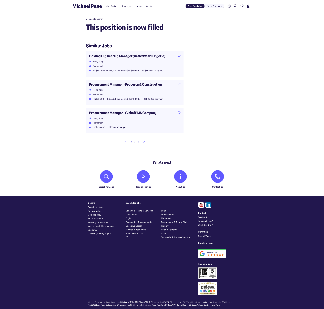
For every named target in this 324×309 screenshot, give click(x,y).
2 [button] (134, 141)
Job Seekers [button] (112, 6)
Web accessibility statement (101, 226)
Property (165, 226)
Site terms (92, 230)
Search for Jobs (106, 187)
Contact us (217, 187)
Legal (163, 210)
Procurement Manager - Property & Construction (125, 84)
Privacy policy (94, 211)
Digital (129, 218)
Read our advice (143, 187)
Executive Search (134, 226)
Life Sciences (167, 214)
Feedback (202, 217)
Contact (202, 213)
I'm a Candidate (195, 6)
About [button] (139, 6)
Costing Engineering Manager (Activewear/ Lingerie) (127, 56)
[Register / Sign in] (248, 6)
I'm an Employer (214, 6)
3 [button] (138, 141)
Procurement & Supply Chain (174, 222)
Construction (132, 214)
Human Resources (134, 233)
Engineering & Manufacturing (139, 222)
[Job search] (235, 6)
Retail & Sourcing (169, 229)
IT (127, 237)
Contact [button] (150, 6)
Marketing (166, 218)
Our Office (203, 232)
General (91, 203)
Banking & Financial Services (139, 210)
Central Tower (204, 236)
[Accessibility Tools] (229, 6)
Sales (163, 233)
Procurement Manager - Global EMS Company (123, 113)
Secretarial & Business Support (175, 237)
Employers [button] (127, 6)
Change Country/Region (99, 233)
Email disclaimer (95, 218)
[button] (94, 19)
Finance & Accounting (136, 229)
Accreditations (205, 264)
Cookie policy (94, 214)
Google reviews (205, 243)
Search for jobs (133, 203)
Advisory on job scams (98, 222)
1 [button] (132, 142)
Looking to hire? (205, 221)
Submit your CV (205, 225)
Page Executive (95, 207)
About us (180, 187)
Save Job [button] (179, 56)
